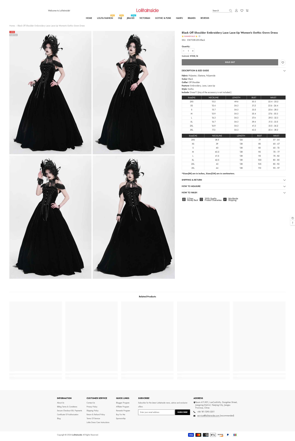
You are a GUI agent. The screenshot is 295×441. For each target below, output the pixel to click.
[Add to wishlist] (283, 62)
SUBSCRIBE (182, 412)
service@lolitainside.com (208, 415)
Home (12, 25)
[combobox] (220, 10)
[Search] (222, 10)
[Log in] (236, 10)
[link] (35, 374)
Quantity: (186, 46)
